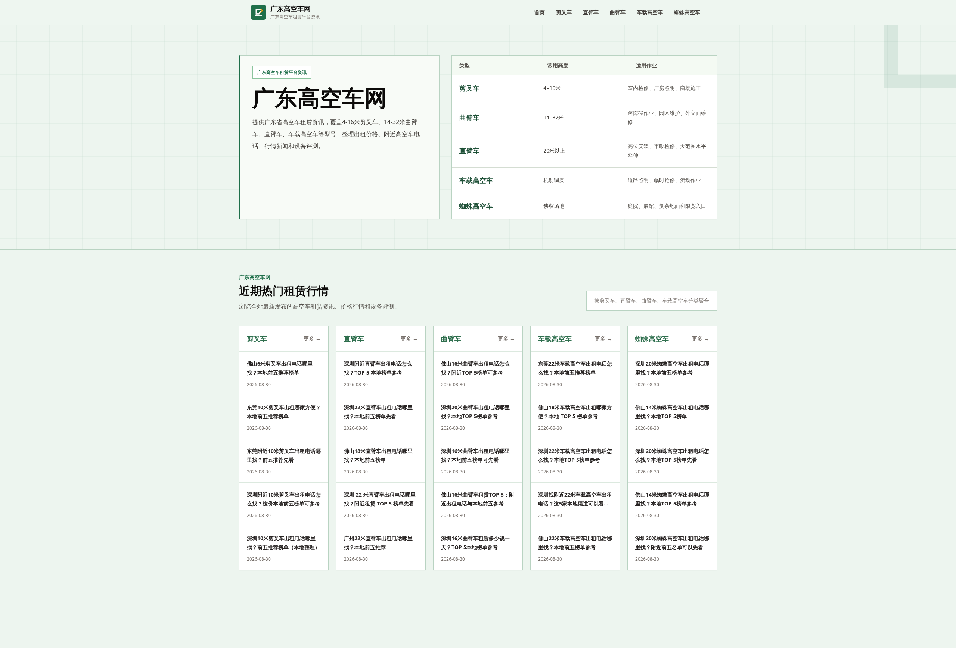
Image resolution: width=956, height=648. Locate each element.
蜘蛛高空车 (687, 12)
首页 (539, 12)
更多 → (312, 338)
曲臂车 (618, 12)
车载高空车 (650, 12)
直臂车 (591, 12)
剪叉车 (564, 12)
